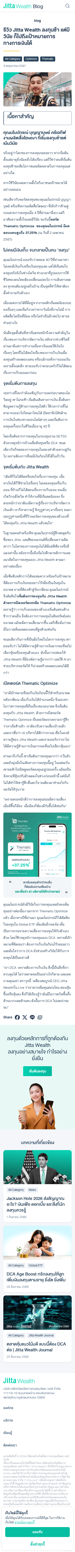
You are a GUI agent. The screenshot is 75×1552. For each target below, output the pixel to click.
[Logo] (17, 5)
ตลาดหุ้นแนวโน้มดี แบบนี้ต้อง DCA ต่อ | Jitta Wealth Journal (36, 1347)
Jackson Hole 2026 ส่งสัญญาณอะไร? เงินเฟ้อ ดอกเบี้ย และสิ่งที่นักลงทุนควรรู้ (36, 1204)
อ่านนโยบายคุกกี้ (25, 1522)
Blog (38, 6)
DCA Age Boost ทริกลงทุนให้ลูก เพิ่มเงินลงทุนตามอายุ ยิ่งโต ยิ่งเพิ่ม (36, 1277)
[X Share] (24, 1017)
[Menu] (67, 6)
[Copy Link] (39, 1017)
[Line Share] (32, 1017)
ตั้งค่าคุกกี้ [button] (37, 1544)
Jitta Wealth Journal (41, 1335)
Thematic (48, 58)
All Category (12, 58)
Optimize (31, 58)
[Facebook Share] (17, 1017)
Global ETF (36, 1265)
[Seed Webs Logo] (37, 1380)
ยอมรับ (37, 1532)
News (32, 1189)
